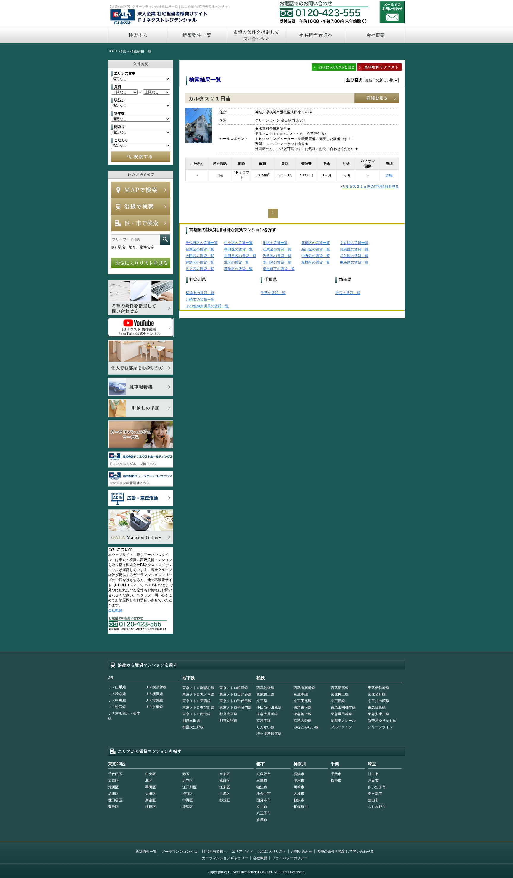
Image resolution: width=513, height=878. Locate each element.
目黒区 (224, 794)
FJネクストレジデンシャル (159, 17)
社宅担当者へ (315, 35)
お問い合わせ (392, 12)
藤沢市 (299, 800)
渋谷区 (187, 794)
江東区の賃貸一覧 (277, 249)
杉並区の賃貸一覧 (354, 256)
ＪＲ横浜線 (154, 694)
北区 (148, 780)
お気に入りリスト (272, 851)
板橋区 (150, 807)
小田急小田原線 (268, 707)
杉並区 (224, 800)
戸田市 (373, 780)
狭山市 (373, 800)
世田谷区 (115, 800)
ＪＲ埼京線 (117, 694)
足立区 (187, 780)
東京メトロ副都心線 (198, 688)
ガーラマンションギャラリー (225, 858)
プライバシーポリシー (290, 858)
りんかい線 (265, 727)
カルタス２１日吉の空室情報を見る (370, 187)
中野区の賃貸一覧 (315, 256)
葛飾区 (224, 780)
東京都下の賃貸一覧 (279, 269)
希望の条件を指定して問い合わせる (256, 35)
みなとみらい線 (306, 727)
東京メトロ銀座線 (233, 688)
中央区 (150, 774)
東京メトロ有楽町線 (198, 707)
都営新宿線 (228, 720)
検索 (122, 51)
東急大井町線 (267, 714)
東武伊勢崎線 (378, 688)
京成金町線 (377, 694)
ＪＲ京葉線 (154, 707)
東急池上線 (302, 714)
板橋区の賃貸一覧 (315, 262)
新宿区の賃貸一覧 (315, 243)
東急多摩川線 (378, 714)
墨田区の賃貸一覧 (238, 249)
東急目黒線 (377, 707)
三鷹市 (261, 780)
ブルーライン (341, 727)
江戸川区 (189, 787)
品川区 (113, 794)
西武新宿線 (340, 688)
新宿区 (150, 800)
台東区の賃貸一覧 (200, 249)
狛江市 (261, 787)
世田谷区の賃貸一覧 (240, 256)
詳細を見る (376, 98)
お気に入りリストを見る (140, 263)
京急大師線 (302, 720)
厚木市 (299, 780)
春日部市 (375, 794)
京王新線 (338, 701)
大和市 (299, 794)
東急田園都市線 (343, 707)
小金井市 (263, 794)
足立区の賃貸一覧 (200, 269)
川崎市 (299, 787)
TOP (111, 51)
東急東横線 (302, 707)
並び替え (354, 80)
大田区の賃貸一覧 (200, 256)
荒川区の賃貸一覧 (277, 262)
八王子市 (263, 813)
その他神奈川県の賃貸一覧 (207, 306)
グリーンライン (380, 727)
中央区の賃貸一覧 (238, 243)
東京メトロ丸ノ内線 (198, 694)
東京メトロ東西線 (196, 701)
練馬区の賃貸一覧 (354, 262)
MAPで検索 (140, 190)
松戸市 (336, 780)
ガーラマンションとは (179, 851)
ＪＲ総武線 (117, 707)
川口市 (373, 774)
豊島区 (113, 807)
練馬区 (187, 807)
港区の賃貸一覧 (275, 243)
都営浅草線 (228, 714)
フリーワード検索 (165, 239)
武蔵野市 (263, 774)
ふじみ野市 (377, 807)
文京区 (113, 780)
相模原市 (301, 807)
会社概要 (375, 35)
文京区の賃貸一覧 (354, 243)
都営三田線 (191, 720)
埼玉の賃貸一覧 (347, 293)
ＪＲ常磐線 (154, 700)
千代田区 (115, 774)
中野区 (187, 800)
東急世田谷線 (341, 714)
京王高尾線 (302, 701)
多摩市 (261, 820)
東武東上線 (265, 694)
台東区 (224, 774)
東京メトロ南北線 (196, 714)
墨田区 (150, 787)
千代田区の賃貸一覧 (202, 243)
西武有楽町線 (304, 688)
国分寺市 (263, 800)
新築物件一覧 (197, 35)
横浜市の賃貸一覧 (200, 293)
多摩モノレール (343, 720)
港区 (185, 774)
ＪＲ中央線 (117, 700)
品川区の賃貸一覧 (315, 249)
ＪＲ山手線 (117, 687)
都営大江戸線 (193, 727)
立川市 (261, 807)
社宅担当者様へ (214, 851)
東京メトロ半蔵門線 (235, 707)
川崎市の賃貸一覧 (200, 299)
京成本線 (301, 694)
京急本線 (263, 720)
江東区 (224, 787)
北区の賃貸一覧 (236, 262)
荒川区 (113, 787)
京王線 (261, 701)
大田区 (150, 794)
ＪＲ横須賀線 (156, 687)
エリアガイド (242, 851)
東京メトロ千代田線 (235, 701)
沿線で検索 (140, 206)
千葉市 (336, 774)
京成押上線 (340, 694)
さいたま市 (377, 787)
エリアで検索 (140, 223)
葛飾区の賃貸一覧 (238, 269)
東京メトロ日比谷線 (235, 694)
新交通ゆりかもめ (382, 720)
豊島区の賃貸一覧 (200, 262)
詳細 (389, 175)
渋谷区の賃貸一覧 (277, 256)
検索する (137, 35)
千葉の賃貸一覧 (273, 293)
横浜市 (299, 774)
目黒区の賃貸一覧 (354, 249)
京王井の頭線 (378, 701)
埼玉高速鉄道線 (268, 734)
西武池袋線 (265, 688)
